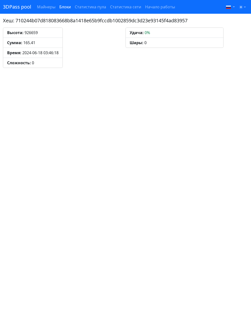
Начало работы (160, 7)
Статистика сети (125, 7)
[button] (230, 7)
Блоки (65, 7)
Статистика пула (90, 7)
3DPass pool (17, 6)
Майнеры (46, 7)
